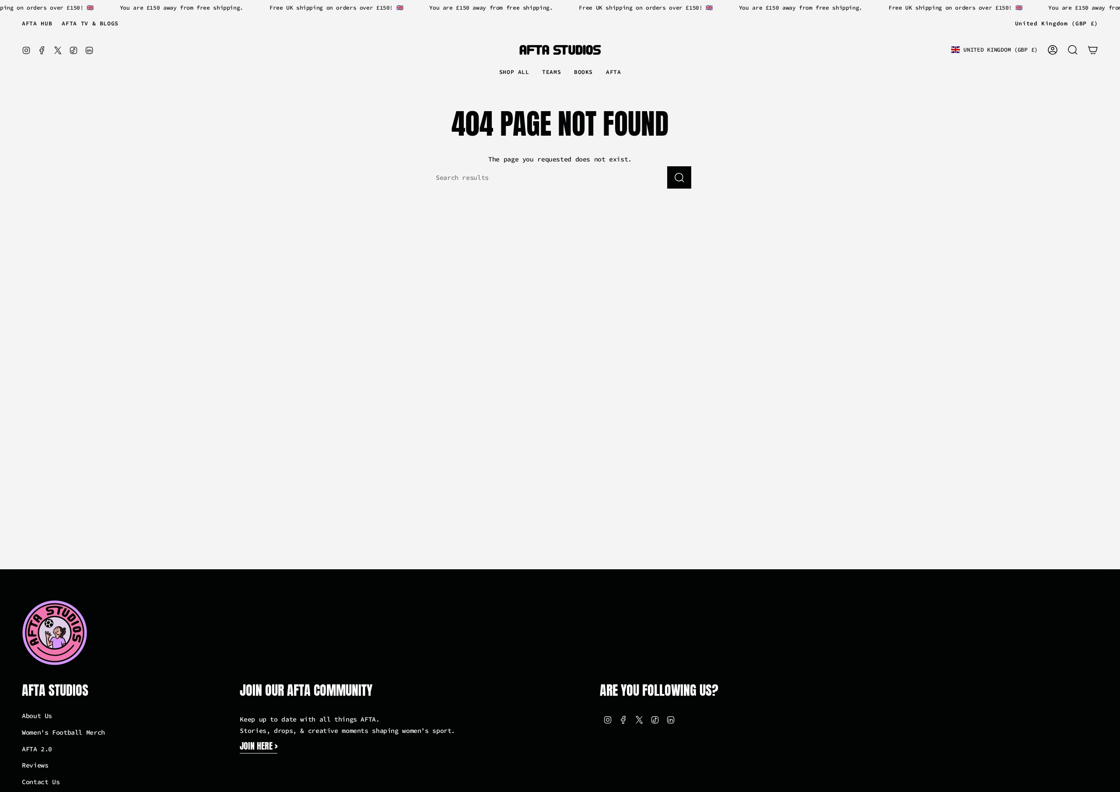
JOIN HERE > (258, 746)
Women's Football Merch (63, 732)
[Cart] (1093, 49)
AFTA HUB (37, 23)
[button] (551, 72)
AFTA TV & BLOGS (90, 23)
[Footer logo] (55, 633)
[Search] (679, 177)
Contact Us (41, 782)
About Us (37, 715)
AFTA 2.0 (37, 749)
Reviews (35, 765)
